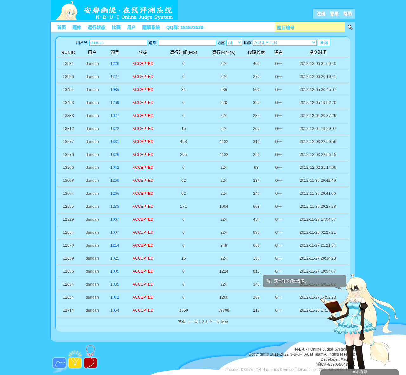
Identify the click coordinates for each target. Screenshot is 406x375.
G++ (278, 63)
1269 (114, 102)
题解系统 (151, 27)
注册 (321, 13)
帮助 (347, 13)
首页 (61, 27)
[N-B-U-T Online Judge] (114, 19)
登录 (334, 13)
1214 (114, 245)
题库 (76, 27)
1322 (114, 128)
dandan (92, 63)
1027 (114, 115)
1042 (114, 167)
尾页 (224, 322)
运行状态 (96, 27)
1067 (114, 219)
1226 (114, 63)
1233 (114, 206)
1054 (114, 310)
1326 (114, 154)
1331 (114, 141)
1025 (114, 258)
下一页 (214, 322)
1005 (114, 271)
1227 (114, 76)
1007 (114, 232)
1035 (114, 284)
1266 (114, 180)
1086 (114, 89)
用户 (131, 27)
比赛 (116, 27)
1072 (114, 297)
